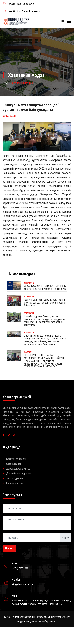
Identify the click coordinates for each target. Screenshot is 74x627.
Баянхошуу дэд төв (16, 459)
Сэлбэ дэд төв (14, 463)
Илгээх (9, 548)
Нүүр (5, 83)
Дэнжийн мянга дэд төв (19, 473)
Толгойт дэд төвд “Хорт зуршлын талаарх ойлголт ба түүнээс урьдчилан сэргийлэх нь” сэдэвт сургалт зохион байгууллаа (44, 320)
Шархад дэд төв (14, 483)
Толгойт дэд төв (15, 478)
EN (62, 21)
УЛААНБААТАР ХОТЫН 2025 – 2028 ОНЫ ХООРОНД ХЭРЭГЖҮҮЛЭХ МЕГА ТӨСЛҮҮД (45, 287)
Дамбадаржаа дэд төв (18, 468)
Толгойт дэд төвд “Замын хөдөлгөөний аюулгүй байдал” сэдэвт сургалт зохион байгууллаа (45, 302)
